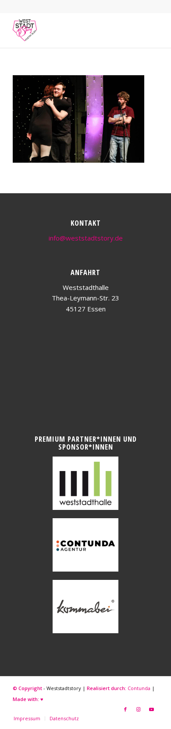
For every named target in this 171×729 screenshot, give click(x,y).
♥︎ (41, 699)
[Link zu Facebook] (125, 709)
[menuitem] (27, 718)
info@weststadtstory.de (86, 238)
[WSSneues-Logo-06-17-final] (71, 30)
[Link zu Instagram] (138, 709)
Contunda (139, 688)
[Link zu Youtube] (151, 709)
